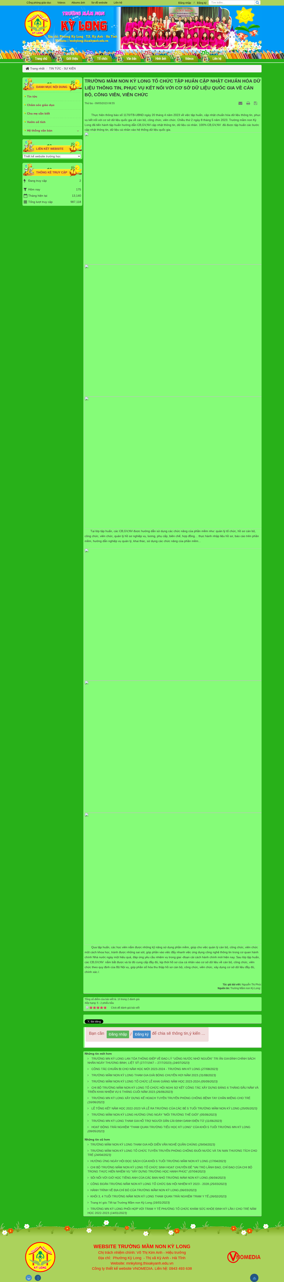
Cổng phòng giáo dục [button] (39, 2)
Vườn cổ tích (36, 122)
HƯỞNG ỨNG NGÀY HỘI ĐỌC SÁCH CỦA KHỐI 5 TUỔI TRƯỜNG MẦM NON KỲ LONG (149, 1161)
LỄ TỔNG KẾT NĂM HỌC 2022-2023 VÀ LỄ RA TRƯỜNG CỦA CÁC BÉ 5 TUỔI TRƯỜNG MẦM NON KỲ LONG (165, 1108)
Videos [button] (61, 2)
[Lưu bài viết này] (256, 103)
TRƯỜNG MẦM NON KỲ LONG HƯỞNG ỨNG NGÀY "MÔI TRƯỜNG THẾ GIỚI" (145, 1114)
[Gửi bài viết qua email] (240, 103)
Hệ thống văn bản (39, 130)
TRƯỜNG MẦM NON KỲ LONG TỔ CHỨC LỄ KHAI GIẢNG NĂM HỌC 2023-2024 (145, 1081)
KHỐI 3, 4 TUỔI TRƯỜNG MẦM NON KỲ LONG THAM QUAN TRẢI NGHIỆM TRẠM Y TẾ (149, 1196)
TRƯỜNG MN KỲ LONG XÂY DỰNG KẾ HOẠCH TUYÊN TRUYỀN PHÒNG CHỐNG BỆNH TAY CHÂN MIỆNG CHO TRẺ (170, 1098)
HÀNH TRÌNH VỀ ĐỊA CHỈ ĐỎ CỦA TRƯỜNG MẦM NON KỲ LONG (134, 1190)
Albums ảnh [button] (78, 2)
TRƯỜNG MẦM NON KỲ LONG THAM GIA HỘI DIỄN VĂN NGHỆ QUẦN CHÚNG (143, 1144)
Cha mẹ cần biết (38, 113)
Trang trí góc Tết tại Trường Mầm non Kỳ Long (121, 1202)
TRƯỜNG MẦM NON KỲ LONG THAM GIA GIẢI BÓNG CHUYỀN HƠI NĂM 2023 (144, 1075)
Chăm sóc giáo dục (40, 105)
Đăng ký (201, 2)
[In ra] (248, 103)
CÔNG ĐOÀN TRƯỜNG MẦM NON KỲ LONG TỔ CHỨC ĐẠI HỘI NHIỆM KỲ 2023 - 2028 (149, 1184)
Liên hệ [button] (118, 2)
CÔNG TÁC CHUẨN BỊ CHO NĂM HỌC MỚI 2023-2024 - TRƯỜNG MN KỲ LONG (145, 1069)
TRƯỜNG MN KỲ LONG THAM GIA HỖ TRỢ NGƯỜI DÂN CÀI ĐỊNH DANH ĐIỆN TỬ (147, 1120)
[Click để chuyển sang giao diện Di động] (38, 1278)
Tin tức (32, 96)
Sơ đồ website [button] (99, 2)
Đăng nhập (184, 2)
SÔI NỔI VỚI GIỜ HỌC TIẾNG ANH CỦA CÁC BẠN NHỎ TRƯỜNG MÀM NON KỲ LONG (149, 1177)
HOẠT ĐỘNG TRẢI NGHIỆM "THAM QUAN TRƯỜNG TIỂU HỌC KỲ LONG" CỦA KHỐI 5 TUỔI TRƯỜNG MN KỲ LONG (170, 1127)
